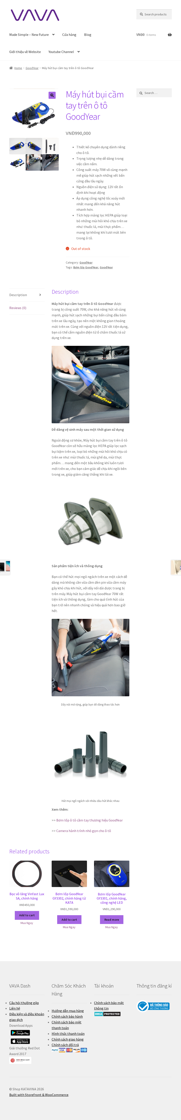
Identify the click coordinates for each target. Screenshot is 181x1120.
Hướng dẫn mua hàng (68, 1010)
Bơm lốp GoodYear (85, 267)
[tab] (27, 295)
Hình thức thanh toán (68, 1033)
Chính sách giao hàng (68, 1039)
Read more (111, 920)
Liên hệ (14, 1008)
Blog (87, 34)
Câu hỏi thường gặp (24, 1003)
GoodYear (32, 68)
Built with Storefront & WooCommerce (38, 1095)
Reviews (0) (17, 308)
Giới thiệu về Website (25, 51)
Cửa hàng (69, 34)
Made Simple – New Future (29, 34)
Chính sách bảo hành (67, 1016)
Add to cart (27, 915)
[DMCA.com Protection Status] (111, 1014)
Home (18, 68)
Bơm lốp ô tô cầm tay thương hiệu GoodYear (89, 820)
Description (18, 295)
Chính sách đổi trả (65, 1045)
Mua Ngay (27, 923)
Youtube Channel (61, 51)
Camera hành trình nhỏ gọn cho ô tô (83, 831)
